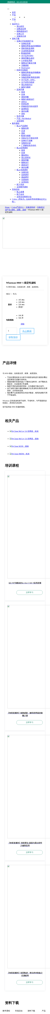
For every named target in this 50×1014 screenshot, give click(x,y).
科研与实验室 (22, 70)
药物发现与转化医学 (29, 106)
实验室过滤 (21, 36)
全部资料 (20, 121)
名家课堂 (25, 175)
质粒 (23, 114)
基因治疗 (25, 165)
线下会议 (20, 194)
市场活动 (15, 189)
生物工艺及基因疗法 (25, 41)
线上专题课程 (22, 170)
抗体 (23, 94)
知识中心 (15, 24)
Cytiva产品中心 (18, 207)
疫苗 (23, 92)
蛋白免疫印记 (26, 85)
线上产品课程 (22, 126)
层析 (23, 133)
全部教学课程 (22, 187)
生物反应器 (26, 43)
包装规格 (10, 320)
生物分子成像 (26, 140)
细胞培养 (25, 128)
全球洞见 (25, 182)
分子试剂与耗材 (27, 82)
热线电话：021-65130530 (17, 2)
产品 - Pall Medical (24, 118)
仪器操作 (25, 180)
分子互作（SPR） (28, 80)
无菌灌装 (25, 65)
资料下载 (15, 39)
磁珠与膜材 (26, 87)
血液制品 (25, 109)
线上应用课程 (22, 148)
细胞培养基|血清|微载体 (31, 72)
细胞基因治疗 (22, 31)
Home (7, 207)
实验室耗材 (30, 207)
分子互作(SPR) (27, 56)
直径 (10, 305)
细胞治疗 (25, 162)
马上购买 (27, 331)
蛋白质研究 (26, 158)
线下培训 (20, 184)
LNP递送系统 (26, 61)
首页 (14, 12)
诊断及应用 (21, 29)
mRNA (24, 102)
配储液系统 (26, 53)
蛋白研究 (20, 26)
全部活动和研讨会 (24, 197)
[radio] (21, 300)
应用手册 (20, 90)
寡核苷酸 (25, 97)
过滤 (23, 131)
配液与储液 (26, 136)
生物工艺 (20, 34)
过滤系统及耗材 (27, 51)
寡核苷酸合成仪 (27, 58)
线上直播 (20, 192)
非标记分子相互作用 (29, 138)
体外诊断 (25, 111)
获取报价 (13, 337)
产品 (14, 15)
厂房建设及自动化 (28, 145)
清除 (22, 324)
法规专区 (25, 172)
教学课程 (15, 123)
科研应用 (25, 104)
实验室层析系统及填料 (30, 77)
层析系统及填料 (27, 48)
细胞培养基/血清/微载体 (31, 46)
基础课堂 (25, 177)
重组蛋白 (25, 155)
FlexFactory (25, 68)
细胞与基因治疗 (27, 99)
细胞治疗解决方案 (28, 63)
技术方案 (20, 116)
